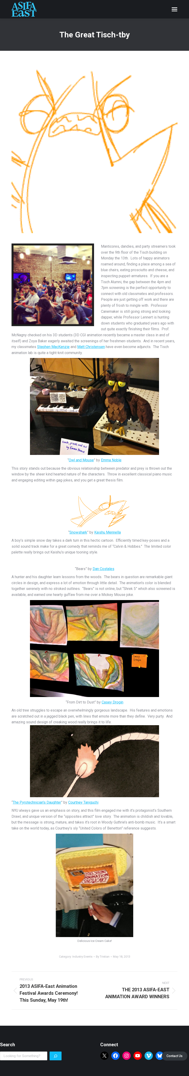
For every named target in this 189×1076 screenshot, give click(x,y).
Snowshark (78, 532)
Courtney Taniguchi (83, 802)
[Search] (56, 1056)
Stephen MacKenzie (53, 347)
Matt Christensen (91, 347)
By (102, 956)
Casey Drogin (112, 702)
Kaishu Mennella (107, 532)
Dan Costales (103, 569)
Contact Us (174, 1056)
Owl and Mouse (81, 460)
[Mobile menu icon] (174, 9)
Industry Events (82, 956)
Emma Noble (111, 460)
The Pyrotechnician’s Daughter (37, 802)
